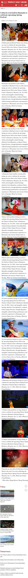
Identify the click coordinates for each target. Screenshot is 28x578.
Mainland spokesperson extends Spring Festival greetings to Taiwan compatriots (12, 569)
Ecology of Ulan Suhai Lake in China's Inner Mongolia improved (7, 500)
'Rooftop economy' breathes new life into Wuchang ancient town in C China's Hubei (7, 531)
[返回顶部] (26, 490)
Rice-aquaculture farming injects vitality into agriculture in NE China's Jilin (7, 515)
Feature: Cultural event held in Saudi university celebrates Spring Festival (11, 574)
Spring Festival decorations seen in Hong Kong (12, 560)
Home (2, 8)
